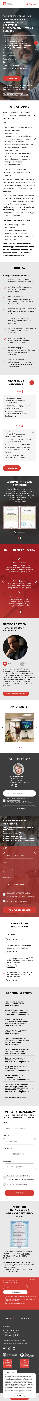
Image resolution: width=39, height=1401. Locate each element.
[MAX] (16, 785)
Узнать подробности (20, 910)
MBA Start (11, 935)
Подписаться (15, 1292)
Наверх (32, 1279)
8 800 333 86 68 (16, 780)
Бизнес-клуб (17, 837)
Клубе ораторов (27, 838)
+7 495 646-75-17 (11, 1330)
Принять (19, 1395)
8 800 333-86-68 (11, 1335)
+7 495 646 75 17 (16, 779)
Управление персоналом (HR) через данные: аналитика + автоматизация (20, 974)
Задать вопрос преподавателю (16, 693)
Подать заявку (12, 78)
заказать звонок (20, 808)
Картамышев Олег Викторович (13, 629)
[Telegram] (12, 785)
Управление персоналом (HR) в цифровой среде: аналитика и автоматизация (21, 960)
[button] (18, 538)
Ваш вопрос (8, 1161)
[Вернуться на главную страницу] (8, 4)
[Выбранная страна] (7, 793)
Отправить (19, 1193)
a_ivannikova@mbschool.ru (19, 782)
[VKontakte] (5, 1348)
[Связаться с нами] (30, 4)
